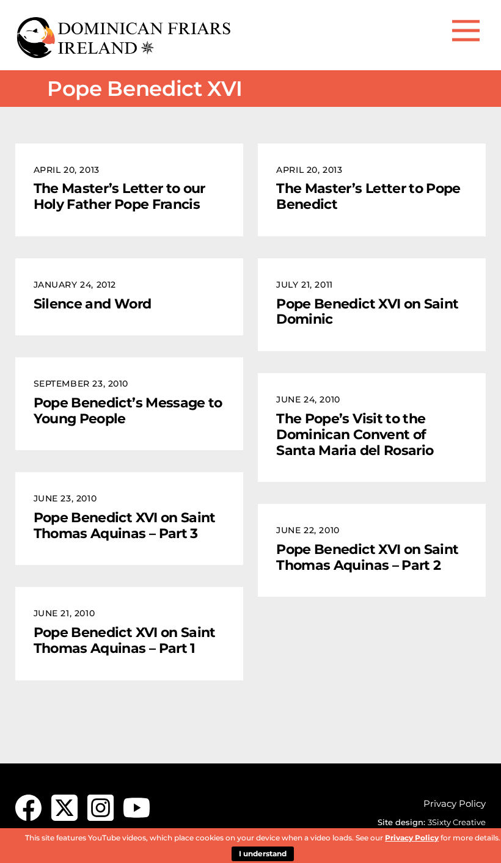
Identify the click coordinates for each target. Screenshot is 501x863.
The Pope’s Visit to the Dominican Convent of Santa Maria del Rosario (354, 434)
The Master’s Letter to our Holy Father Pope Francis (119, 196)
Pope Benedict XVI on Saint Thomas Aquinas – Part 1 (125, 640)
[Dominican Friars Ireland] (125, 55)
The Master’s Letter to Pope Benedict (368, 196)
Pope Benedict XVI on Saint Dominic (367, 311)
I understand (263, 853)
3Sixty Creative (457, 822)
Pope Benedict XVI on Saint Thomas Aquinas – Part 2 (367, 557)
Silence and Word (93, 303)
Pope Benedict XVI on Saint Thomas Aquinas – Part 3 (125, 525)
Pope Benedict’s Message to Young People (128, 410)
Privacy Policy (454, 803)
